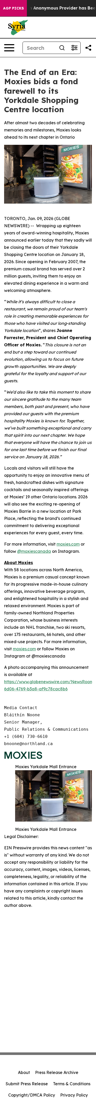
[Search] (62, 48)
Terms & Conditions (71, 1083)
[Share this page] (88, 48)
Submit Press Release (27, 1083)
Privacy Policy (74, 1095)
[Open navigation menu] (9, 48)
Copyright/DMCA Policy (31, 1095)
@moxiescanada (34, 551)
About (24, 1072)
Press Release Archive (56, 1072)
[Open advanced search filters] (74, 48)
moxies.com (68, 544)
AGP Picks (13, 8)
